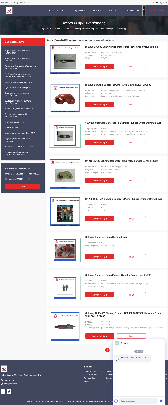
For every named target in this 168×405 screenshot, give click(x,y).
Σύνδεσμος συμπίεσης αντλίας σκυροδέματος (18, 102)
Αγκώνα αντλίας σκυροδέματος (18, 87)
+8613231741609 (31, 174)
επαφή (86, 381)
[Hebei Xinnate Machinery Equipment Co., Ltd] (9, 10)
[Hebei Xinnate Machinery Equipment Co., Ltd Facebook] (153, 2)
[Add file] (116, 401)
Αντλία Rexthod (11, 128)
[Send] (161, 401)
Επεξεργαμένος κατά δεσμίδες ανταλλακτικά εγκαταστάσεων (18, 75)
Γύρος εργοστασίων (91, 375)
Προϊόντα (61, 29)
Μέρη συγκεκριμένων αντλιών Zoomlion (17, 140)
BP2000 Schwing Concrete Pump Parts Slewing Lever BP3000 (118, 84)
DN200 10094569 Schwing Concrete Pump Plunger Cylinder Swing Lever (123, 199)
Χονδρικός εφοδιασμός (15, 122)
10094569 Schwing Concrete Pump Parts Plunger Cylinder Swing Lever (123, 122)
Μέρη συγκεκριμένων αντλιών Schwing (17, 59)
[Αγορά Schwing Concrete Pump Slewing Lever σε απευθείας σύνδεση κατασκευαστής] (65, 250)
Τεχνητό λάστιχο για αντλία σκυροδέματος (17, 94)
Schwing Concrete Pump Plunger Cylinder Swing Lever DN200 (118, 275)
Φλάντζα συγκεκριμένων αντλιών (19, 109)
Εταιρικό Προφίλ (90, 371)
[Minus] (161, 343)
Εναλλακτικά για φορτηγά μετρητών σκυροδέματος (20, 67)
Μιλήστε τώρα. (99, 66)
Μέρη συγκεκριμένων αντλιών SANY (20, 133)
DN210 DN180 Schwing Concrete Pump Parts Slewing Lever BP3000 (121, 161)
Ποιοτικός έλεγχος (91, 378)
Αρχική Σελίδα (48, 29)
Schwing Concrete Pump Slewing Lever (106, 237)
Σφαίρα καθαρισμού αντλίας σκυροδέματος (17, 115)
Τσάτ (22, 186)
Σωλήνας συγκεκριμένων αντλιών (19, 82)
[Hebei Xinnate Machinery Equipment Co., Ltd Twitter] (157, 2)
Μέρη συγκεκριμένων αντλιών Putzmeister (17, 51)
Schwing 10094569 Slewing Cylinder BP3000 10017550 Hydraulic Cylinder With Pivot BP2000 (124, 315)
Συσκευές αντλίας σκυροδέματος (19, 146)
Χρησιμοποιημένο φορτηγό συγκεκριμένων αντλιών (16, 153)
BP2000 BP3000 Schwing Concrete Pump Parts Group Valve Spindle (121, 46)
